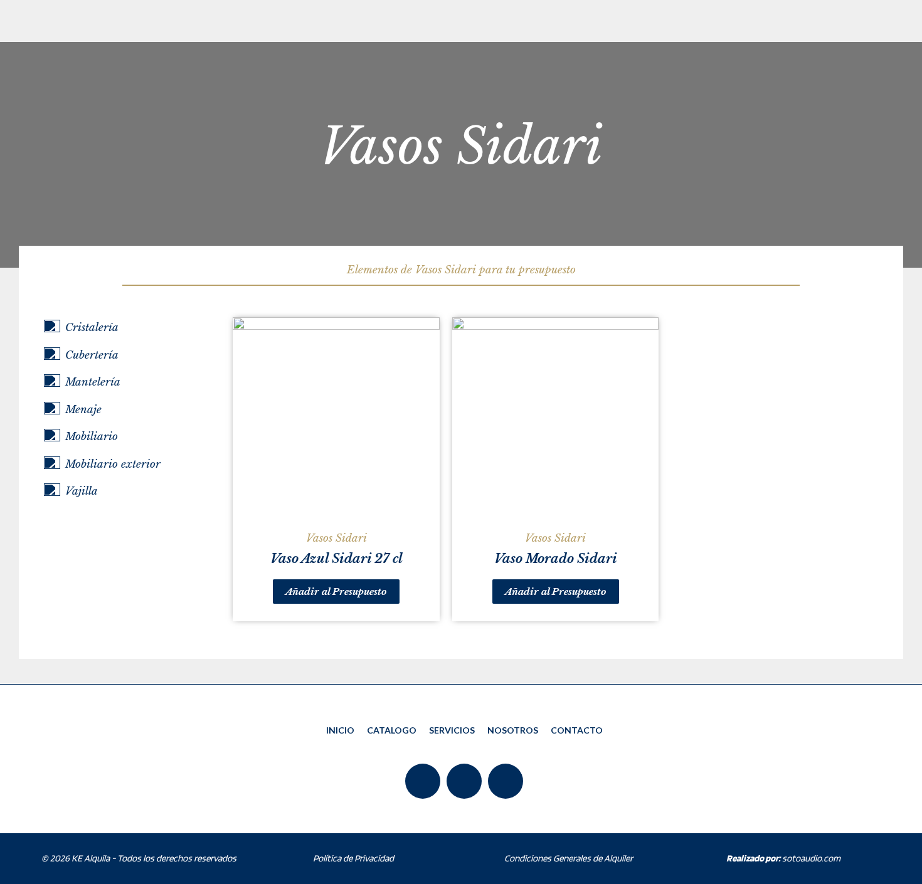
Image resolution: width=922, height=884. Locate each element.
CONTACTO (577, 730)
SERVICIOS (452, 730)
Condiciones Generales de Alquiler (568, 858)
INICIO (340, 730)
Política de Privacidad (353, 858)
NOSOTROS (512, 730)
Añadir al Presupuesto (336, 591)
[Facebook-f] (422, 781)
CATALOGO (391, 730)
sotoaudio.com (783, 858)
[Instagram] (505, 781)
